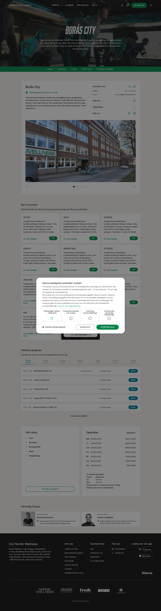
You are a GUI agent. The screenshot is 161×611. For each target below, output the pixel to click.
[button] (53, 327)
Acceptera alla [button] (108, 327)
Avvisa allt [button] (85, 327)
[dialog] (80, 305)
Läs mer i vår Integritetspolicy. (69, 306)
